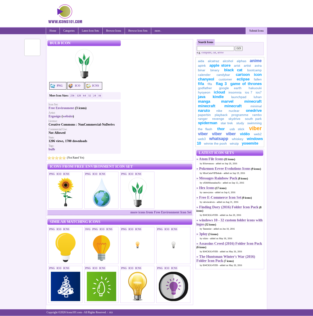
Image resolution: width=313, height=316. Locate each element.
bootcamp (254, 70)
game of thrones (246, 84)
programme (239, 115)
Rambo (257, 115)
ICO (77, 85)
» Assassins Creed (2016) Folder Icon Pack (229, 243)
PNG (60, 85)
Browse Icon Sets (138, 30)
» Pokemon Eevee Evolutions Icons (223, 168)
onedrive (254, 110)
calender (204, 75)
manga (204, 101)
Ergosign (55, 116)
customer (225, 79)
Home (52, 30)
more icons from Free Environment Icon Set (161, 212)
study (240, 123)
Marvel (227, 101)
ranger (203, 119)
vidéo (245, 134)
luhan (258, 97)
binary (214, 70)
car (214, 52)
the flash (205, 129)
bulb (52, 149)
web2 (258, 134)
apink (202, 65)
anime (256, 60)
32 (89, 95)
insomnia (235, 92)
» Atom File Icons (209, 159)
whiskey (237, 139)
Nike (219, 111)
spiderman (207, 123)
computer (206, 52)
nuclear (234, 111)
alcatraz (213, 61)
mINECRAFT (206, 106)
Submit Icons (256, 30)
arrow (220, 52)
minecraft (253, 101)
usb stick (237, 129)
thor (221, 129)
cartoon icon (249, 74)
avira (258, 65)
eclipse (243, 79)
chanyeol (206, 79)
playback (221, 115)
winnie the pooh (215, 143)
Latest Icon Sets (90, 30)
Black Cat (233, 70)
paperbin (204, 115)
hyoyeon (204, 92)
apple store (220, 65)
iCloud (219, 92)
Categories (69, 30)
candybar (223, 75)
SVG (88, 229)
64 (84, 95)
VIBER (203, 134)
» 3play (202, 234)
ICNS (95, 85)
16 (99, 95)
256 (72, 95)
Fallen (258, 79)
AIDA (201, 61)
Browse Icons (113, 30)
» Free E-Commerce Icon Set (218, 197)
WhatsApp (218, 138)
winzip (234, 143)
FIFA (201, 84)
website (68, 116)
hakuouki (255, 88)
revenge (218, 119)
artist (247, 65)
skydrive (234, 119)
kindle (218, 97)
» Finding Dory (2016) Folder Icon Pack (227, 207)
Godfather (205, 88)
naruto (204, 110)
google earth (230, 88)
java (201, 97)
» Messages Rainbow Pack (216, 178)
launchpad (238, 97)
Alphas (241, 61)
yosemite (250, 143)
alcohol (228, 61)
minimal (256, 106)
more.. (158, 30)
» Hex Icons (205, 188)
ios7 (259, 92)
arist (237, 65)
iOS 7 (248, 92)
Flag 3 (221, 84)
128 (79, 95)
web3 (202, 139)
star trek (227, 123)
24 (94, 95)
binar (201, 70)
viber (255, 128)
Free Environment (61, 108)
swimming (254, 123)
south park (253, 119)
